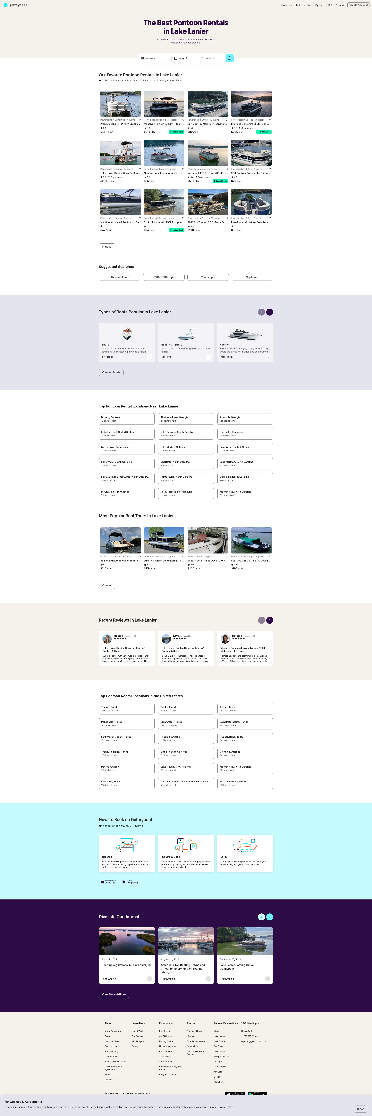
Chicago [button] (218, 1061)
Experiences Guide (196, 1041)
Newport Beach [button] (221, 1056)
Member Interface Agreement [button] (113, 1068)
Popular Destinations (226, 1023)
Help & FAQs (247, 1031)
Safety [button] (135, 1046)
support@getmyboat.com (253, 1041)
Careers (108, 1036)
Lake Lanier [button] (219, 1036)
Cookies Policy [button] (112, 1056)
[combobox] (154, 58)
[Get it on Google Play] (130, 882)
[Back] (261, 312)
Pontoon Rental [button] (166, 1051)
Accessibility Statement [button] (116, 1061)
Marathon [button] (218, 1082)
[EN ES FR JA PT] (318, 5)
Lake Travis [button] (219, 1051)
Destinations (192, 1046)
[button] (304, 5)
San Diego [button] (219, 1046)
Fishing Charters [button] (167, 1041)
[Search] (230, 58)
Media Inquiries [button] (112, 1041)
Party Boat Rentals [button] (168, 1074)
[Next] (269, 312)
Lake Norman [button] (220, 1066)
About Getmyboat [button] (113, 1031)
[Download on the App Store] (108, 882)
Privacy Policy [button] (225, 1107)
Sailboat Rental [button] (166, 1061)
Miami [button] (216, 1031)
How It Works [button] (138, 1031)
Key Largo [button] (219, 1071)
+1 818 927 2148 (249, 1036)
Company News (194, 1031)
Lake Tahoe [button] (219, 1041)
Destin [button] (217, 1077)
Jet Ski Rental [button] (165, 1036)
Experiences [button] (166, 1023)
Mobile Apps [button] (138, 1041)
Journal (191, 1023)
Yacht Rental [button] (165, 1056)
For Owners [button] (137, 1036)
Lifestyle (191, 1036)
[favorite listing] (139, 120)
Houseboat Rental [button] (167, 1046)
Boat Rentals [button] (165, 1031)
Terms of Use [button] (85, 1107)
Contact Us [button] (110, 1079)
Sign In (340, 5)
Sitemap (108, 1074)
